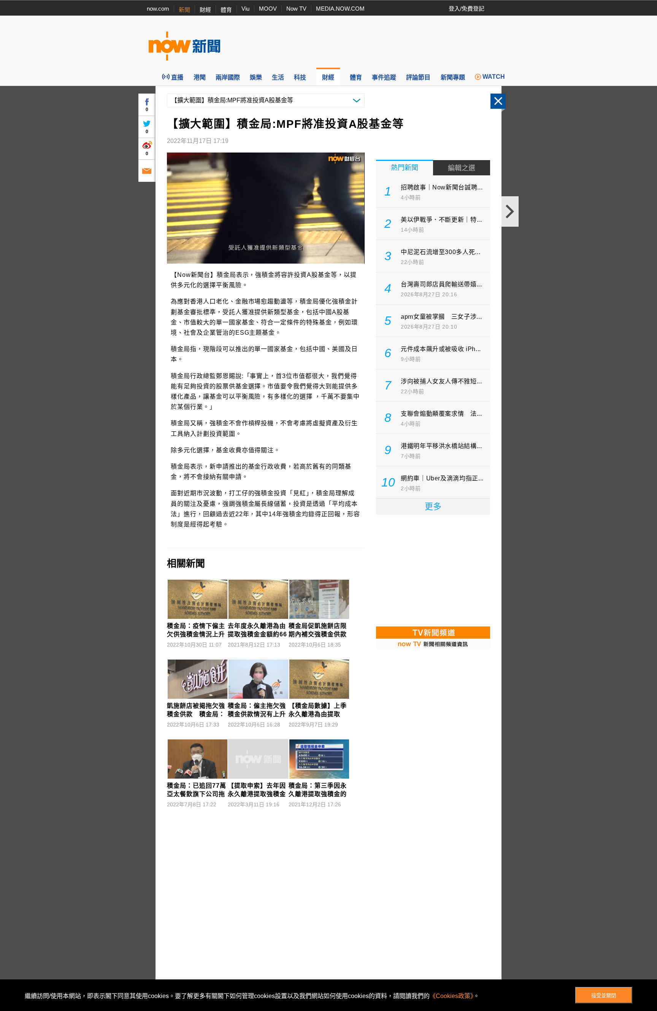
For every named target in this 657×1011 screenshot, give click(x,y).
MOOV (268, 8)
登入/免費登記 (466, 8)
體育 (226, 9)
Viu (245, 8)
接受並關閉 (603, 995)
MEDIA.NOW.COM (340, 8)
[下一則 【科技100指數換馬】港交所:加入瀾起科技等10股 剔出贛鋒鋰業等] (510, 211)
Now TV (296, 8)
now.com (158, 8)
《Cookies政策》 (451, 996)
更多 (433, 506)
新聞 (184, 9)
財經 (205, 9)
